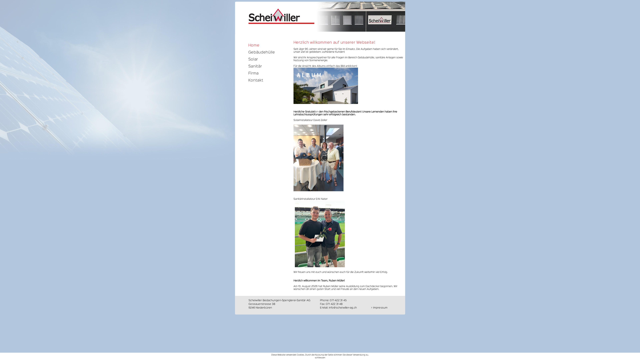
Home (254, 45)
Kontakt (255, 80)
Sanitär (255, 66)
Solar (253, 59)
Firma (253, 73)
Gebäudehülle (261, 52)
